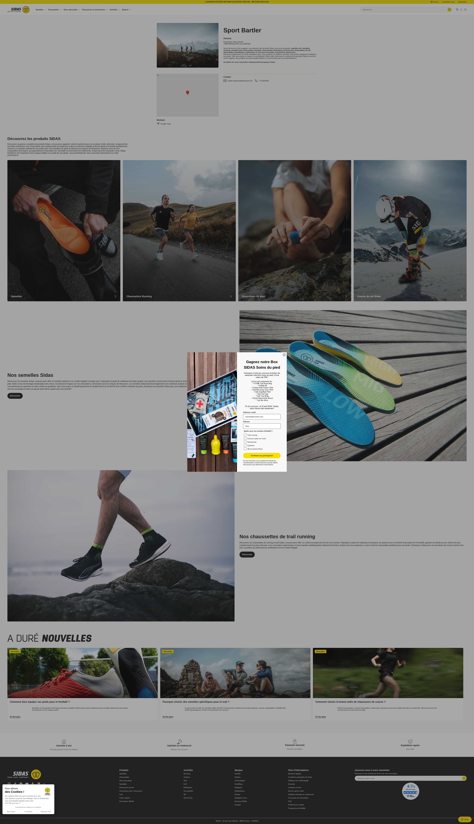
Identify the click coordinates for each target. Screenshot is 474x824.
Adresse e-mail (249, 412)
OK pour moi (46, 812)
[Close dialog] (284, 354)
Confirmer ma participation (262, 456)
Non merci (11, 812)
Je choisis (28, 812)
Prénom (246, 422)
